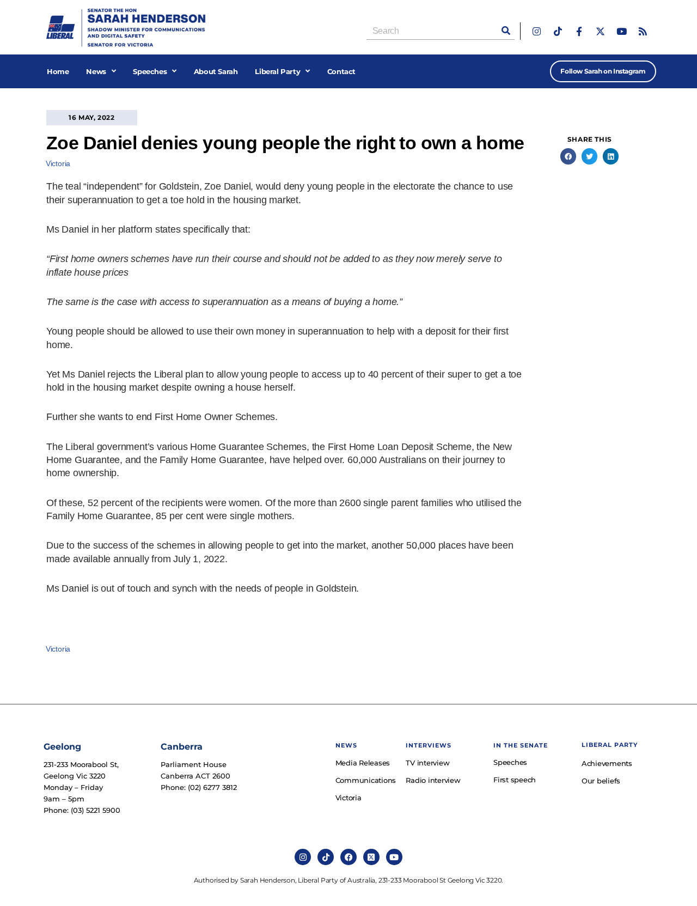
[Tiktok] (558, 31)
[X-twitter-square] (371, 857)
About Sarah (216, 71)
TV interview (427, 762)
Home (58, 71)
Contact (341, 71)
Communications (365, 780)
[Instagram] (536, 31)
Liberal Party (277, 71)
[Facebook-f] (579, 31)
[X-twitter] (600, 31)
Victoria (58, 163)
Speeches (150, 71)
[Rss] (642, 31)
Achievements (607, 763)
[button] (568, 156)
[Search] (506, 30)
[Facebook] (348, 857)
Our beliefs (601, 780)
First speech (514, 779)
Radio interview (433, 780)
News (96, 71)
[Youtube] (621, 31)
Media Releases (362, 762)
